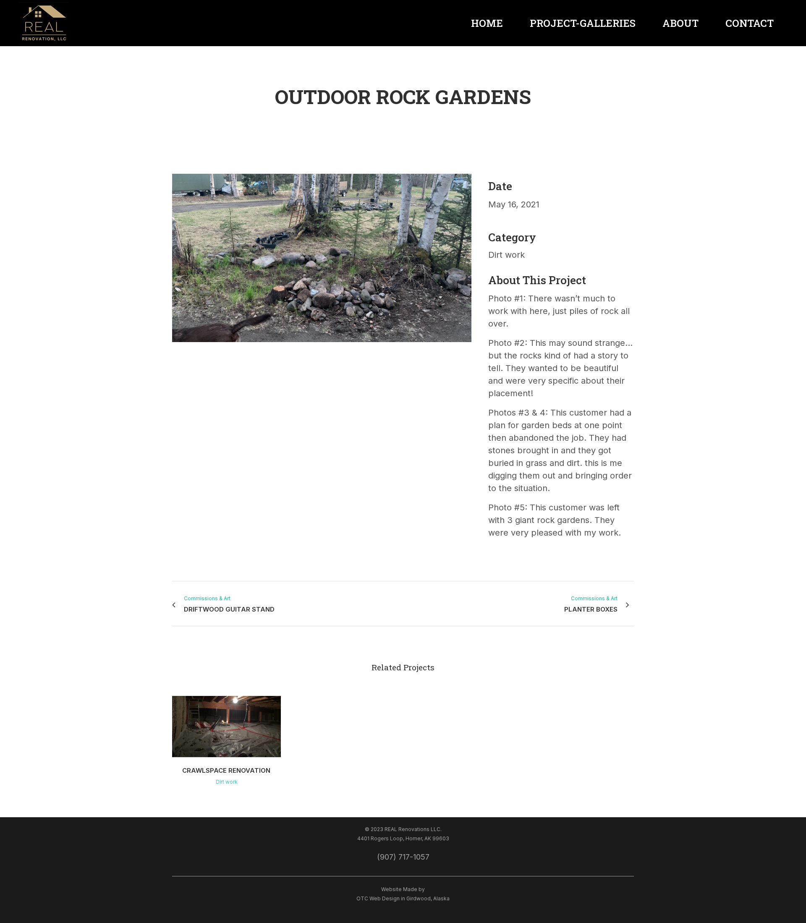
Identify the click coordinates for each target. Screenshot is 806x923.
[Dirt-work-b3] (176, 358)
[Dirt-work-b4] (178, 358)
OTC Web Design (378, 898)
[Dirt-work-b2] (173, 358)
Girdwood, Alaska (428, 898)
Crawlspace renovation (226, 770)
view (226, 725)
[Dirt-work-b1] (321, 347)
